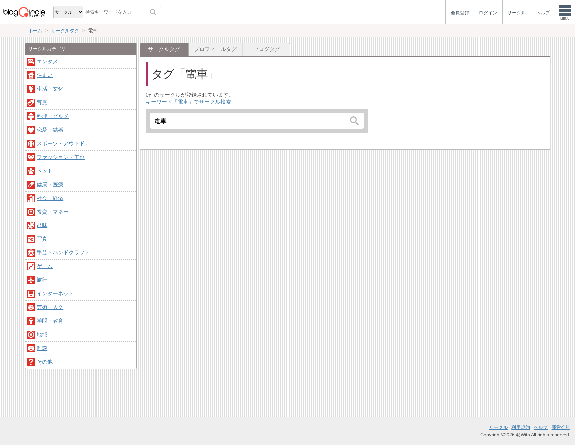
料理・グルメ (53, 116)
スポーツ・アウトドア (63, 143)
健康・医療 (50, 184)
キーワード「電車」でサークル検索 (188, 102)
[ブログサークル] (24, 12)
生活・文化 (50, 89)
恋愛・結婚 (50, 130)
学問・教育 (50, 321)
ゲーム (45, 266)
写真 (42, 239)
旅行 (42, 280)
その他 (45, 362)
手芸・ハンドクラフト (63, 252)
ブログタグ (266, 49)
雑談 (42, 348)
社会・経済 (50, 198)
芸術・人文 (50, 307)
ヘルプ (541, 427)
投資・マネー (53, 212)
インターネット (55, 293)
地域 (42, 334)
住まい (45, 75)
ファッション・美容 (61, 157)
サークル (498, 427)
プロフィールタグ (215, 49)
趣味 (42, 225)
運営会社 (561, 427)
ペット (45, 171)
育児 (42, 102)
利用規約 (520, 427)
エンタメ (47, 61)
